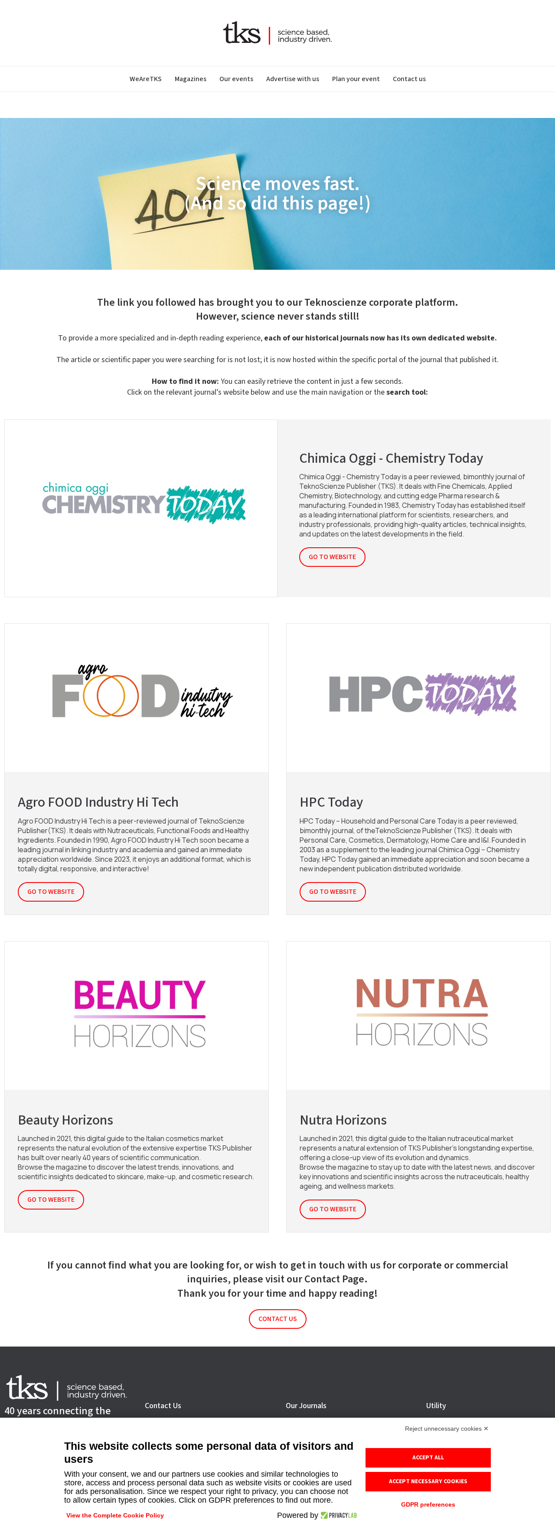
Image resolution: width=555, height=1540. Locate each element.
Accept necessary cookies (428, 1481)
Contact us (409, 79)
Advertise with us (292, 79)
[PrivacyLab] (337, 1515)
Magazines (190, 79)
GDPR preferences (428, 1504)
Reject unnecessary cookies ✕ (447, 1428)
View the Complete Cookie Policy (115, 1515)
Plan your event (356, 79)
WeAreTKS (146, 79)
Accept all (428, 1457)
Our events (236, 79)
